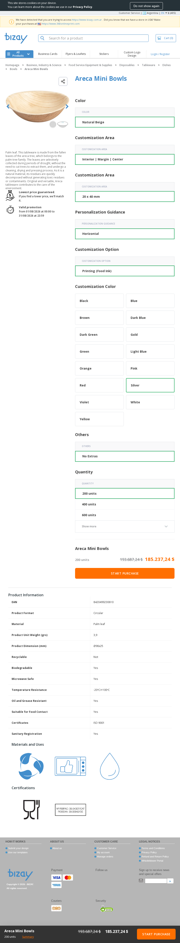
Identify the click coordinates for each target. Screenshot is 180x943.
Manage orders (104, 856)
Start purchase (125, 573)
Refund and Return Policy (155, 856)
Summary (28, 937)
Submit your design (18, 848)
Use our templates (17, 852)
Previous (8, 106)
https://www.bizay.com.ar (87, 19)
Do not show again (146, 6)
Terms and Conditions (153, 848)
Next (67, 106)
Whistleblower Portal (152, 860)
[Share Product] (63, 81)
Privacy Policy (149, 852)
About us (57, 848)
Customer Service (129, 12)
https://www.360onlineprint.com (61, 23)
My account (103, 852)
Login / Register (160, 54)
